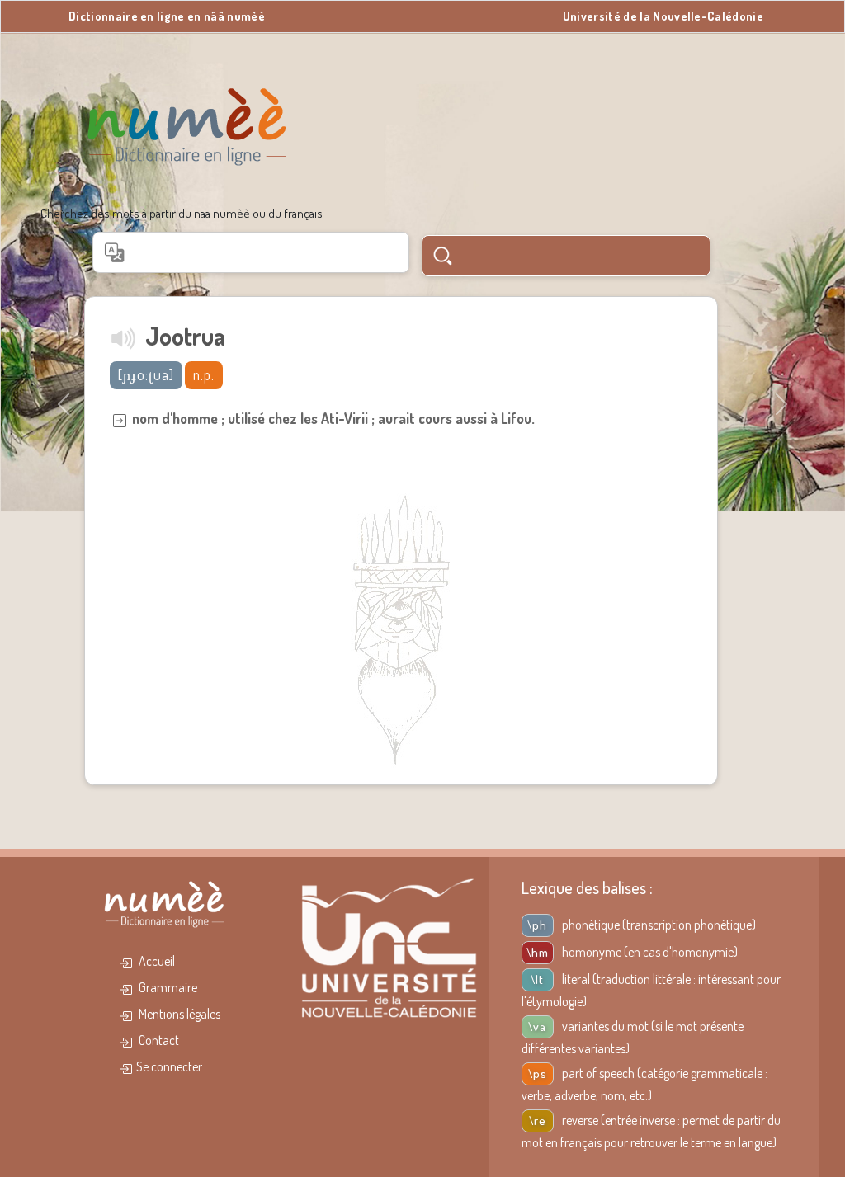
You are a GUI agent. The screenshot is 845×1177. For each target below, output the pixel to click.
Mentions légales (178, 1013)
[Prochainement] (124, 337)
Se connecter (169, 1066)
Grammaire (166, 987)
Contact (157, 1040)
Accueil (155, 961)
